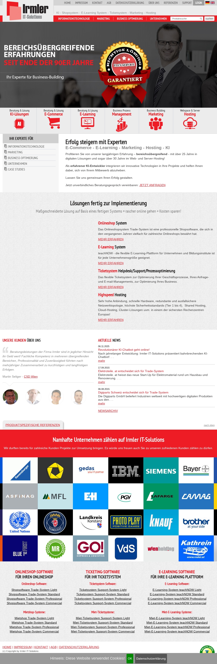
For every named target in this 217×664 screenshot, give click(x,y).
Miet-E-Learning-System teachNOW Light (177, 618)
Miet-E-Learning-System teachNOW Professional (177, 627)
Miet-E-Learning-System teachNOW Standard (177, 622)
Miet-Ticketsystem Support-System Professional (103, 627)
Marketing (103, 19)
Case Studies (16, 169)
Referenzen (171, 3)
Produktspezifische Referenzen (33, 425)
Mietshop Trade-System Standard (34, 622)
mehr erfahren (111, 239)
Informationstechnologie (74, 19)
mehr (101, 360)
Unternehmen (158, 19)
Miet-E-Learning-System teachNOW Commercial (177, 631)
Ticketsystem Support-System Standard (102, 594)
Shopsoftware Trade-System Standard (34, 594)
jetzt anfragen (152, 185)
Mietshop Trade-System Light (34, 618)
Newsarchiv (108, 410)
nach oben (209, 425)
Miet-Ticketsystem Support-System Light (103, 618)
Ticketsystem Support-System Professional (102, 598)
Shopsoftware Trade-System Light (34, 589)
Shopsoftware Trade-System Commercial (34, 603)
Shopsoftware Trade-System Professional (34, 598)
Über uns (154, 3)
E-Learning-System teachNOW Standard (177, 594)
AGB (109, 3)
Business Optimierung (130, 19)
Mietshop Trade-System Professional (34, 627)
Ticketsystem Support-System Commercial (102, 603)
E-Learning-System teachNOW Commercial (177, 603)
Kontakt (97, 3)
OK (130, 658)
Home (67, 3)
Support (187, 3)
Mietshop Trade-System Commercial (34, 631)
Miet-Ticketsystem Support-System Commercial (103, 631)
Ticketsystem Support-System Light (103, 589)
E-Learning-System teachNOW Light (177, 589)
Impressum (81, 3)
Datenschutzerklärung (151, 658)
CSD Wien (31, 376)
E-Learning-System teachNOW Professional (177, 598)
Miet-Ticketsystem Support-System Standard (103, 622)
